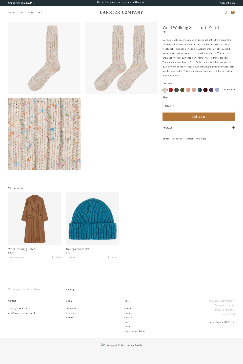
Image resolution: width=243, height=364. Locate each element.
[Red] (170, 89)
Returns (128, 318)
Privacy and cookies (225, 305)
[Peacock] (199, 89)
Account (128, 309)
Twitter (190, 139)
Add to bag (198, 116)
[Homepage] (121, 12)
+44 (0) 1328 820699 (19, 309)
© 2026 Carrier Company (222, 301)
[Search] (226, 12)
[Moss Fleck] (182, 89)
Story (30, 12)
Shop (21, 12)
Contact (41, 12)
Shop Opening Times (134, 331)
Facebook (177, 139)
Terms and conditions (224, 310)
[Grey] (176, 89)
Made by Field (228, 314)
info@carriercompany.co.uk (21, 313)
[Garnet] (205, 89)
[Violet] (211, 89)
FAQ (126, 322)
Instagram (71, 309)
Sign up (70, 289)
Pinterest (201, 139)
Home (11, 12)
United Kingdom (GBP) (20, 3)
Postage (167, 127)
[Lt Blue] (217, 89)
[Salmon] (188, 89)
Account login (227, 3)
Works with (15, 188)
